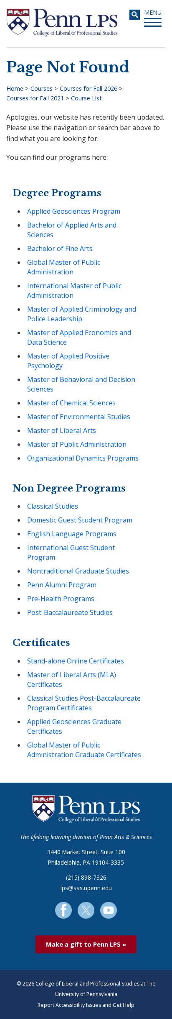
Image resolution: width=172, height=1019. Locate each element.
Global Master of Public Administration (63, 267)
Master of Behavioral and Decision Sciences (81, 384)
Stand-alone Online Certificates (75, 661)
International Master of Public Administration (74, 290)
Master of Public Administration (76, 444)
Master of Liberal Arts (61, 430)
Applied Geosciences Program (73, 211)
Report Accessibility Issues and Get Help (86, 1005)
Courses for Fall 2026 (88, 88)
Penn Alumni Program (61, 584)
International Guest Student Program (71, 552)
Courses (41, 88)
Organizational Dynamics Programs (83, 458)
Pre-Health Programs (60, 598)
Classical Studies (52, 506)
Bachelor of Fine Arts (60, 248)
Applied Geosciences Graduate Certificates (74, 726)
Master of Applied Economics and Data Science (79, 337)
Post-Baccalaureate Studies (70, 612)
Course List (86, 98)
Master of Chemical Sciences (71, 402)
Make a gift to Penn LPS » (86, 944)
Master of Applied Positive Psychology (68, 360)
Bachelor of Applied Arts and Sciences (71, 229)
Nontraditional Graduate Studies (78, 571)
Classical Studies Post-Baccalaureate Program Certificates (84, 703)
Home (14, 88)
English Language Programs (71, 533)
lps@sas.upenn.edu (86, 888)
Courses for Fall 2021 (35, 98)
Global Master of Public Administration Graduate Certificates (84, 749)
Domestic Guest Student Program (79, 520)
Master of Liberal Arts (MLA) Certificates (71, 679)
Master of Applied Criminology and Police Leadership (81, 314)
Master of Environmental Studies (78, 416)
